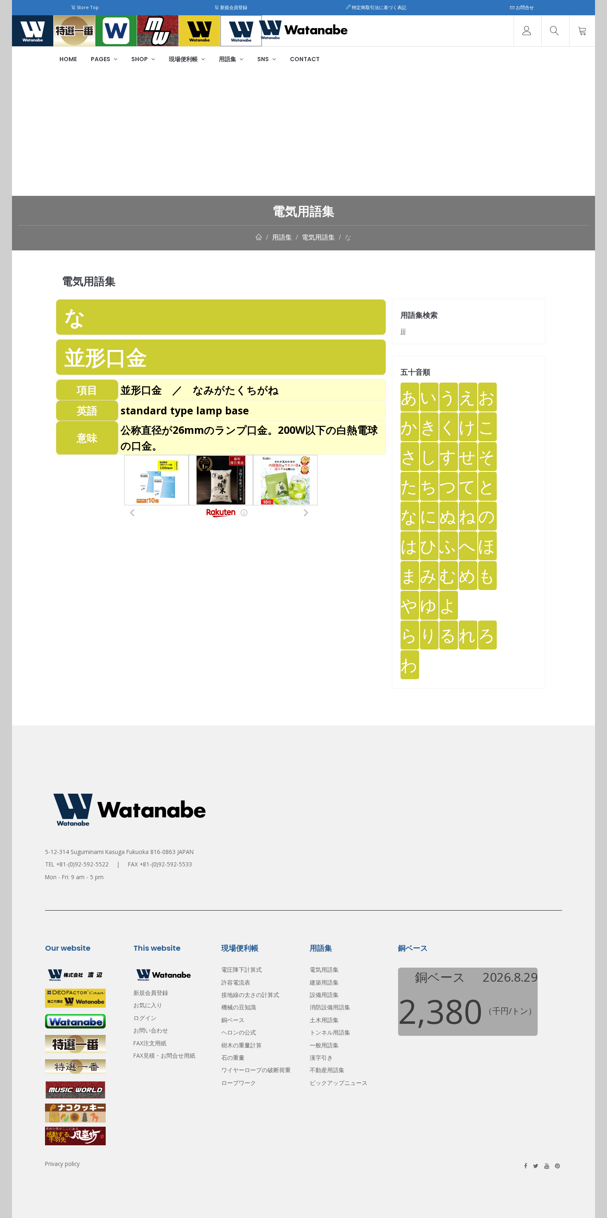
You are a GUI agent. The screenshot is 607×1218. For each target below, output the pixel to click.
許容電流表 (235, 982)
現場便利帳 (184, 59)
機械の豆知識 (238, 1007)
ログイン (144, 1018)
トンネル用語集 (330, 1032)
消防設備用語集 (330, 1007)
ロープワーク (238, 1083)
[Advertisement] (303, 134)
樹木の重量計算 (241, 1045)
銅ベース (232, 1020)
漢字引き (321, 1057)
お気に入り (147, 1005)
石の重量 (232, 1057)
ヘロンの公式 (238, 1032)
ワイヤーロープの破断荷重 (256, 1070)
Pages (101, 59)
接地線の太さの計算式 (250, 995)
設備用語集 (324, 995)
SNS (263, 59)
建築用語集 (324, 982)
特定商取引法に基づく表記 (378, 7)
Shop (140, 59)
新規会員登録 (233, 7)
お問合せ (524, 7)
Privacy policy (62, 1164)
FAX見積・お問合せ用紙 (164, 1055)
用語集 (228, 59)
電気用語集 (318, 237)
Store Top (87, 7)
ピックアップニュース (339, 1083)
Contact (305, 59)
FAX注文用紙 (149, 1043)
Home (68, 59)
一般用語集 (324, 1045)
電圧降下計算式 (241, 969)
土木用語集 (324, 1020)
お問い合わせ (150, 1030)
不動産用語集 (327, 1070)
